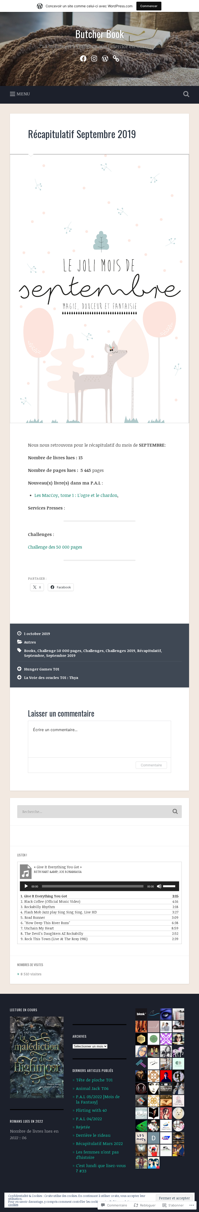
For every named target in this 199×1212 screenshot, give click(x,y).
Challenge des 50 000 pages (55, 547)
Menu (23, 94)
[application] (99, 886)
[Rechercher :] (99, 811)
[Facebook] (83, 57)
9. (54, 938)
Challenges (93, 650)
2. (50, 901)
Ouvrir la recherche (185, 94)
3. (38, 906)
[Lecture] (26, 886)
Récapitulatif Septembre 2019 (82, 133)
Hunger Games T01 (41, 669)
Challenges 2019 (120, 650)
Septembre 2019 (60, 655)
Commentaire (151, 765)
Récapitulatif (149, 650)
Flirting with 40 (91, 1110)
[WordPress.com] (105, 57)
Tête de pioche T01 (94, 1080)
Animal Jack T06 (92, 1088)
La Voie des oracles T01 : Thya (51, 677)
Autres (30, 642)
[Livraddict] (116, 57)
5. (33, 917)
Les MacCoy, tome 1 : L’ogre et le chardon (75, 495)
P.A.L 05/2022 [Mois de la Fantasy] (98, 1099)
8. (52, 933)
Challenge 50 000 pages (59, 650)
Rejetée (83, 1127)
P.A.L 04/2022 (89, 1118)
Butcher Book (99, 33)
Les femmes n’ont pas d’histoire (97, 1154)
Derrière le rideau (93, 1135)
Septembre (34, 655)
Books (29, 650)
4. (59, 912)
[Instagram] (94, 57)
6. (45, 922)
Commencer (149, 6)
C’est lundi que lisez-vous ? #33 (101, 1168)
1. (44, 896)
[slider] (170, 885)
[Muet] (159, 886)
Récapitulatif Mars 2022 (99, 1143)
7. (37, 928)
